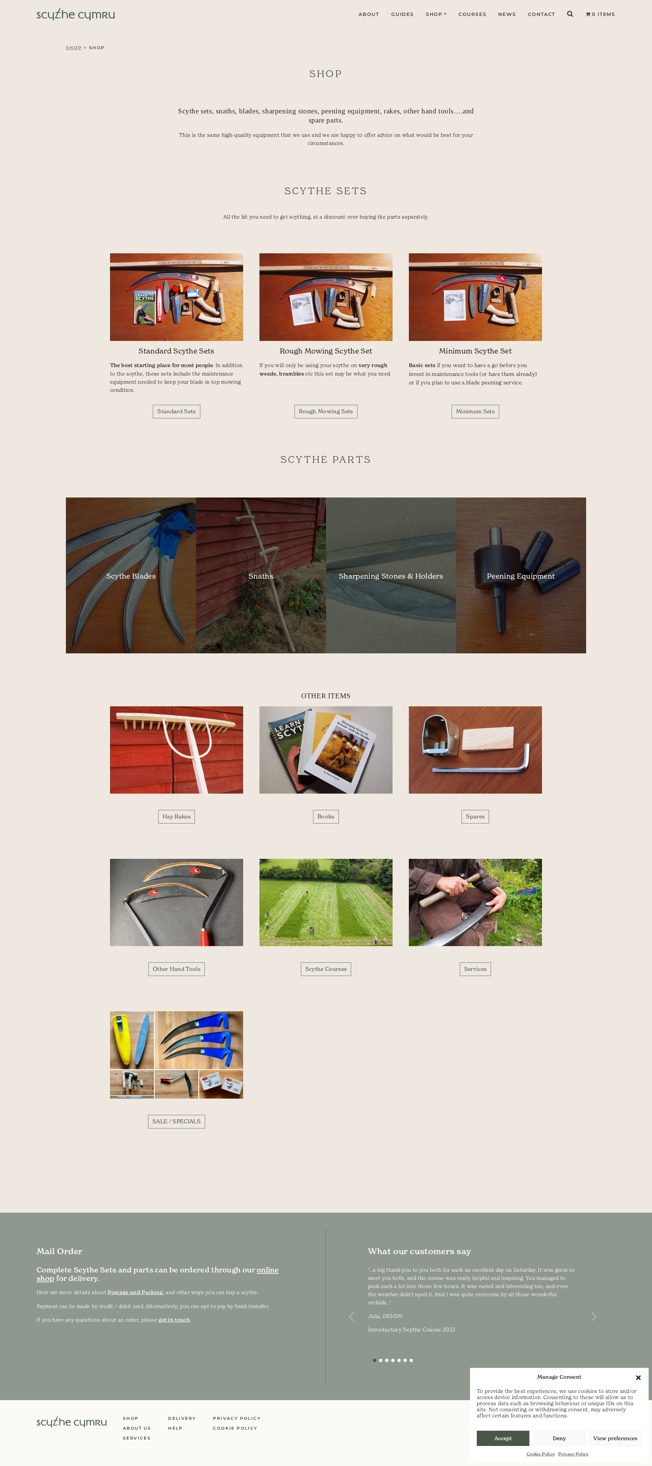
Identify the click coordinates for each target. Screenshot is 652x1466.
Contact (542, 14)
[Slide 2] (386, 1360)
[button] (638, 1377)
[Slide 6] (411, 1360)
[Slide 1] (380, 1360)
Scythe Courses (326, 968)
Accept (503, 1438)
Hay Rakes (177, 816)
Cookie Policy (541, 1453)
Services (475, 968)
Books (326, 816)
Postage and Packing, (136, 1292)
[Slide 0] (374, 1360)
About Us (137, 1428)
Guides (402, 14)
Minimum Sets (475, 411)
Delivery (182, 1418)
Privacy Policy (573, 1453)
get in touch (174, 1320)
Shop (434, 14)
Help (175, 1428)
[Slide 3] (393, 1360)
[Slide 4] (399, 1360)
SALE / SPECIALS (176, 1121)
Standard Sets (176, 411)
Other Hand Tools (176, 968)
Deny (559, 1438)
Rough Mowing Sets (326, 411)
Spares (475, 816)
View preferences (615, 1438)
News (507, 14)
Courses (472, 14)
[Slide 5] (405, 1360)
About (369, 14)
